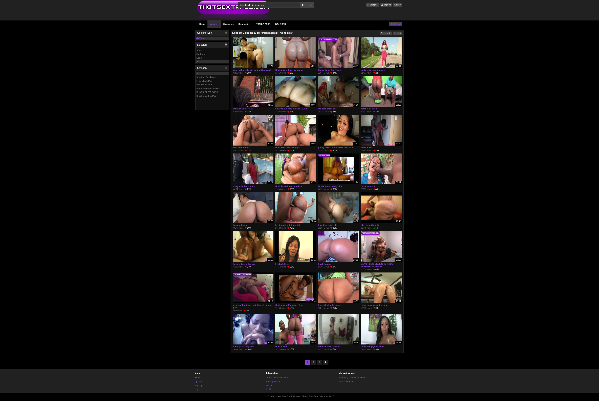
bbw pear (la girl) (370, 225)
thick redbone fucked (244, 264)
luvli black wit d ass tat (287, 225)
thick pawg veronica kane (374, 305)
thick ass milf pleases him (289, 305)
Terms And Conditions (277, 377)
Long (199, 58)
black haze (366, 147)
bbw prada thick (241, 147)
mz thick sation (369, 108)
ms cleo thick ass (327, 108)
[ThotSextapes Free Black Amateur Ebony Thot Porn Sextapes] (233, 10)
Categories (228, 24)
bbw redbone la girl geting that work (252, 70)
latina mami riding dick (330, 186)
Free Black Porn (204, 81)
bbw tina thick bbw (328, 225)
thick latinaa (324, 264)
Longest (387, 33)
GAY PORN (280, 24)
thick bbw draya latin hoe (288, 186)
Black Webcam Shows (208, 88)
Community (244, 24)
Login (398, 5)
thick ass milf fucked (329, 346)
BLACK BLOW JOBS (207, 92)
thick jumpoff (368, 186)
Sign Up (387, 5)
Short (199, 50)
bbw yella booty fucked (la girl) (291, 108)
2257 (268, 389)
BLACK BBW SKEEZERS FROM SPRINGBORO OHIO (377, 265)
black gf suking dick (243, 346)
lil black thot (282, 264)
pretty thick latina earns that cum (335, 147)
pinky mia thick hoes (244, 186)
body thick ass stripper (373, 70)
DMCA (269, 385)
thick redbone (240, 225)
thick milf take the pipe (287, 147)
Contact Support (346, 381)
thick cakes (281, 346)
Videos (213, 24)
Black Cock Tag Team (329, 70)
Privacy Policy (273, 381)
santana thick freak (243, 108)
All (197, 61)
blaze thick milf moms (329, 305)
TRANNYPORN (263, 24)
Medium (200, 54)
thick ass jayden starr (372, 346)
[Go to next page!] (326, 362)
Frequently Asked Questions (351, 377)
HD (399, 33)
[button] (372, 5)
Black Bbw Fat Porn (206, 96)
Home (202, 24)
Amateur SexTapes (206, 77)
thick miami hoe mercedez (289, 70)
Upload (396, 24)
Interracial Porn (204, 84)
